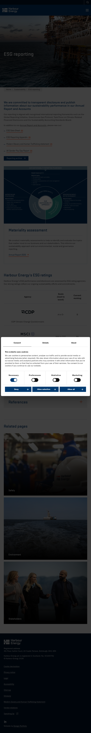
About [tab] (73, 342)
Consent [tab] (17, 342)
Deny (16, 389)
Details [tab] (45, 342)
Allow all (71, 389)
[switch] (35, 380)
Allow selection (43, 389)
